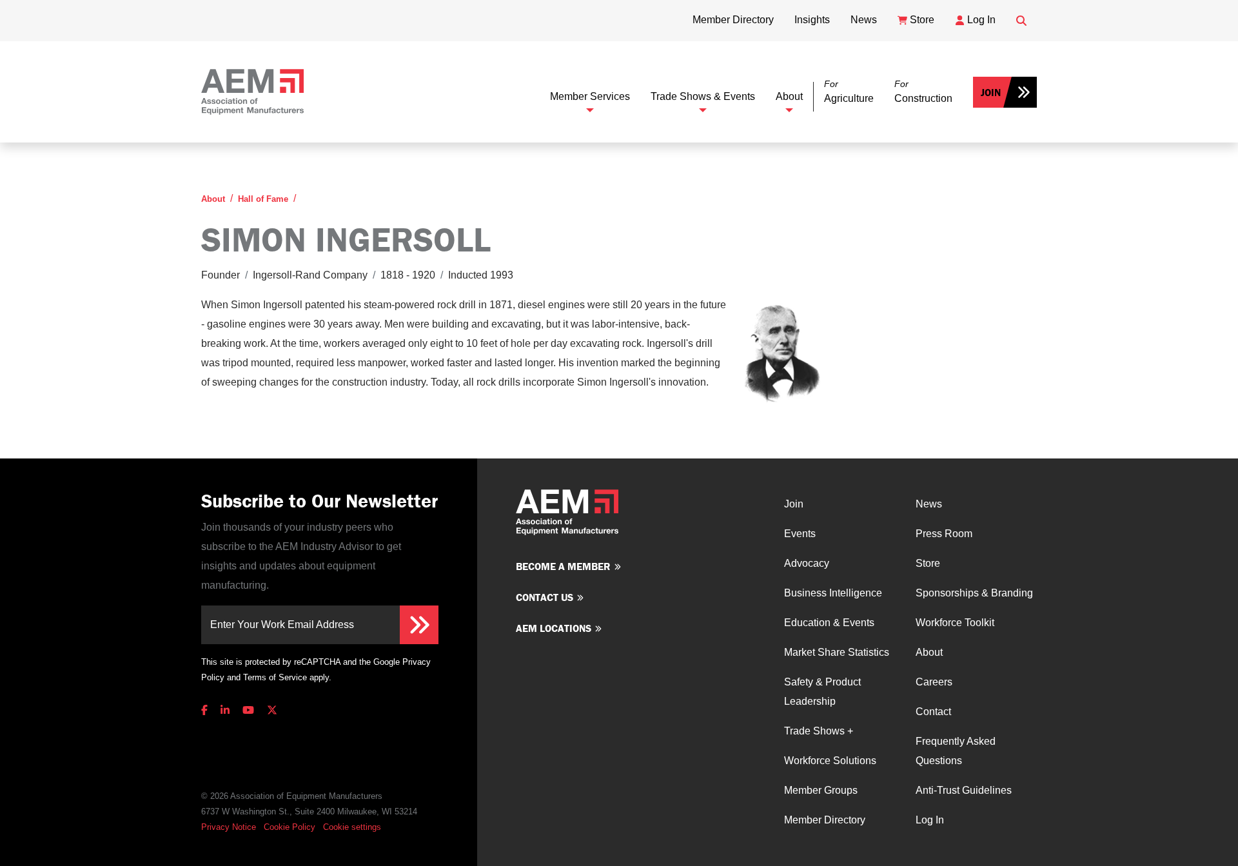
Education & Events (829, 622)
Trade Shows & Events (703, 96)
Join (991, 92)
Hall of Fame (263, 199)
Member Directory (824, 819)
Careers (934, 681)
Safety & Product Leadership (822, 691)
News (929, 503)
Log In (930, 819)
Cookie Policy (289, 827)
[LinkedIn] (225, 710)
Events (800, 533)
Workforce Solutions (830, 760)
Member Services (590, 96)
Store (928, 563)
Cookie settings (352, 827)
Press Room (944, 533)
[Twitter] (272, 710)
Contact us (544, 597)
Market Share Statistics (836, 652)
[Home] (252, 92)
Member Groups (821, 790)
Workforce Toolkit (955, 622)
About (789, 96)
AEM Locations (553, 628)
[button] (849, 92)
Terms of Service (275, 677)
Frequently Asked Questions (956, 751)
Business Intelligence (833, 592)
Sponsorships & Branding (974, 592)
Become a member (563, 566)
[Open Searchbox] (1021, 20)
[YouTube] (248, 710)
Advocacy (806, 563)
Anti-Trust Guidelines (964, 790)
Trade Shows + (818, 730)
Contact (933, 711)
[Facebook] (207, 710)
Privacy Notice (228, 827)
